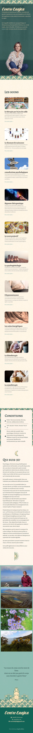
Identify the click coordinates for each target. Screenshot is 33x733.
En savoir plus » (9, 121)
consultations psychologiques (16, 172)
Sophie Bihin (20, 729)
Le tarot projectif (11, 236)
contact (4, 29)
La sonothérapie (11, 385)
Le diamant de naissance (14, 142)
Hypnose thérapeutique (14, 203)
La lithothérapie (11, 355)
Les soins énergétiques (14, 326)
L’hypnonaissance (12, 295)
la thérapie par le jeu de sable (16, 111)
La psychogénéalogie (13, 265)
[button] (3, 1)
